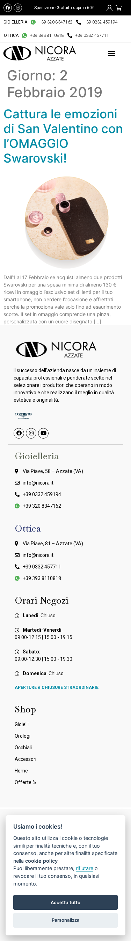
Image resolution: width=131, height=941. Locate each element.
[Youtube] (43, 433)
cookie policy (41, 861)
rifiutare (84, 868)
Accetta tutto (65, 902)
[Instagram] (18, 8)
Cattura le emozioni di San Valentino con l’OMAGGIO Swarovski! (63, 135)
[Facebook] (7, 8)
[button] (111, 53)
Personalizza (66, 920)
